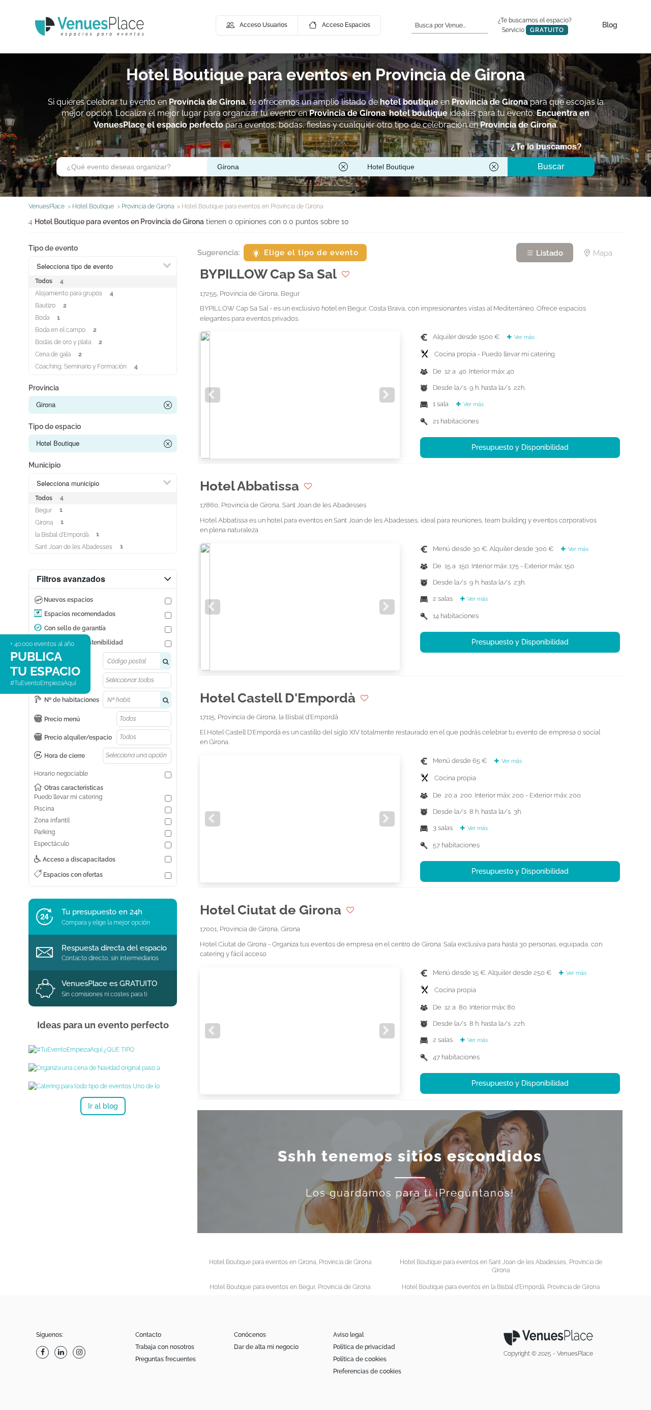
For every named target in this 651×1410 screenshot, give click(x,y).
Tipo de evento (53, 248)
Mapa (601, 253)
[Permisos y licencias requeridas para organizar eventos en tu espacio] (102, 1049)
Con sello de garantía (75, 628)
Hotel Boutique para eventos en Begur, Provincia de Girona (290, 1287)
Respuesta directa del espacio (114, 948)
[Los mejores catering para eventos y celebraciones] (102, 1086)
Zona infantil (52, 820)
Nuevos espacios (68, 599)
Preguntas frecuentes (165, 1359)
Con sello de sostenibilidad (83, 642)
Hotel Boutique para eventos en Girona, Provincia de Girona (290, 1262)
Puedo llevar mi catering (68, 797)
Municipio (44, 465)
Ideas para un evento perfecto (103, 1025)
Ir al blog (103, 1106)
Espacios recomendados (79, 614)
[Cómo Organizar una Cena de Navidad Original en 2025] (102, 1067)
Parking (44, 832)
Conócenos (250, 1334)
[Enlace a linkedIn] (62, 1352)
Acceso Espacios (346, 24)
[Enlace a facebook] (43, 1352)
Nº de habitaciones (71, 699)
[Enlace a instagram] (80, 1352)
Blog (609, 25)
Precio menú (62, 719)
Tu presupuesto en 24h (102, 911)
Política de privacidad (364, 1347)
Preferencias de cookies (367, 1371)
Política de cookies (360, 1359)
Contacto (148, 1334)
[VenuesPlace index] (89, 26)
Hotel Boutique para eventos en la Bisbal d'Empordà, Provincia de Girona (501, 1287)
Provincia (43, 388)
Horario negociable (61, 773)
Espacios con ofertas (72, 874)
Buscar (551, 166)
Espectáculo (51, 843)
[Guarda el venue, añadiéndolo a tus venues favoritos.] (345, 274)
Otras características (73, 787)
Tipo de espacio (54, 426)
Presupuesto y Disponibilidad (520, 447)
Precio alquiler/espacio (78, 737)
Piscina (44, 808)
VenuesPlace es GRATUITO (109, 983)
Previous (212, 395)
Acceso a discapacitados (78, 859)
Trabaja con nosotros (164, 1347)
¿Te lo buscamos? (546, 146)
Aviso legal (348, 1334)
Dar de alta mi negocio (266, 1347)
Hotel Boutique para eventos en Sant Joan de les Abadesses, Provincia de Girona (501, 1266)
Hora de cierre (64, 755)
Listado (548, 253)
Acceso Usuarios (263, 24)
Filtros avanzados (71, 579)
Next (387, 395)
